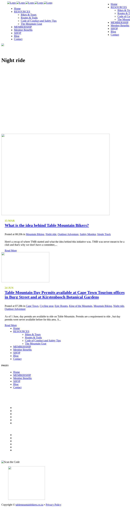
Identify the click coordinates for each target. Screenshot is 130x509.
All (16, 434)
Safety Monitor (88, 234)
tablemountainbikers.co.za (29, 504)
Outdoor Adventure (68, 234)
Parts (17, 444)
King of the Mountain (80, 306)
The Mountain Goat (35, 343)
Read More (11, 250)
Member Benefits (22, 349)
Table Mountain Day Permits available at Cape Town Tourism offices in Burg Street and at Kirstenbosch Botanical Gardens (65, 294)
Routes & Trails (33, 337)
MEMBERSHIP (22, 346)
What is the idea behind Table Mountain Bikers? (47, 225)
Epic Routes (61, 306)
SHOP (16, 352)
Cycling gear (46, 306)
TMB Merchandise (26, 440)
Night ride (51, 234)
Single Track (104, 234)
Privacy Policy (53, 504)
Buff (16, 450)
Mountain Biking (35, 234)
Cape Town (32, 306)
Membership (22, 437)
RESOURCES (21, 331)
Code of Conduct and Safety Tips (43, 340)
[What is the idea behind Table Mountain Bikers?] (55, 214)
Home (16, 328)
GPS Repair (21, 447)
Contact (17, 358)
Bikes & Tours (33, 334)
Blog (15, 355)
